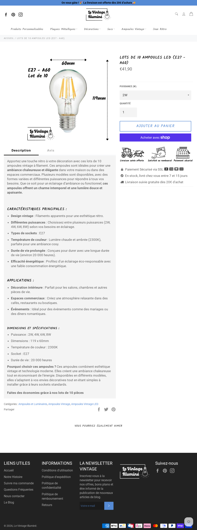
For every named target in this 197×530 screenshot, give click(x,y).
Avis (50, 150)
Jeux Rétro (160, 29)
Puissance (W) (128, 86)
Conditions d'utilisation (57, 470)
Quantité (125, 103)
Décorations (91, 29)
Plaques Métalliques (62, 29)
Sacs (110, 29)
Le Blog (9, 502)
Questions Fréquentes (18, 489)
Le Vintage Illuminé (25, 525)
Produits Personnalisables (27, 29)
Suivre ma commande (19, 483)
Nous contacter (14, 496)
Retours (47, 505)
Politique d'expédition (56, 477)
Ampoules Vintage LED (84, 404)
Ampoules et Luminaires (32, 404)
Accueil (9, 470)
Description (21, 150)
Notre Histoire (13, 477)
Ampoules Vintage (133, 29)
